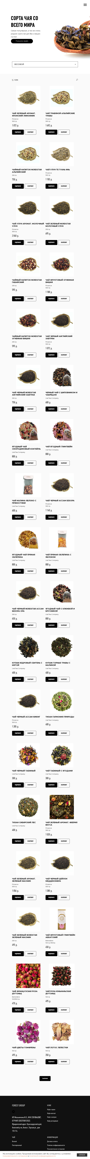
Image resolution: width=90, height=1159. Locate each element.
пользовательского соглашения (15, 1156)
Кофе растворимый (52, 1121)
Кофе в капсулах (51, 1117)
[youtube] (13, 1111)
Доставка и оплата (52, 1141)
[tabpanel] (45, 585)
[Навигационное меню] (85, 5)
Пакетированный (17, 1145)
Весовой (14, 1141)
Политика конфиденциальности (56, 1145)
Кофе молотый (51, 1113)
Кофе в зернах (51, 1110)
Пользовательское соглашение (56, 1149)
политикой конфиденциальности (43, 1156)
